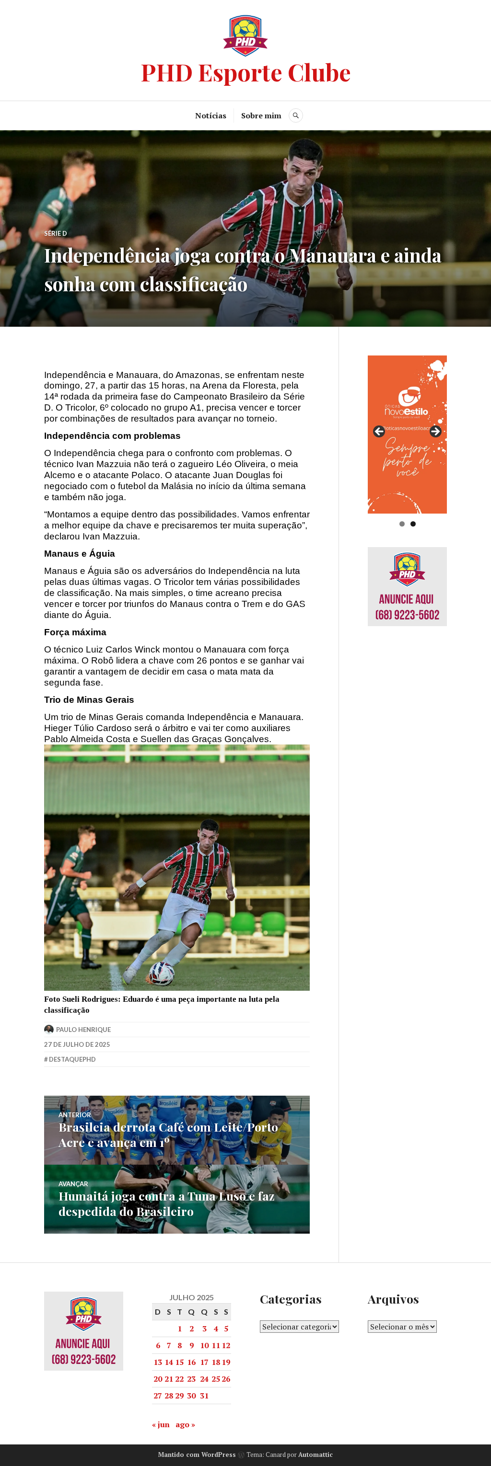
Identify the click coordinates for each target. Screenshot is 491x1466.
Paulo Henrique (83, 1029)
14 (168, 1362)
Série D (55, 233)
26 (226, 1379)
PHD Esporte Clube (245, 71)
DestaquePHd (72, 1059)
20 (157, 1379)
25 (215, 1379)
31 (204, 1395)
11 (215, 1345)
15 (179, 1362)
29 (179, 1395)
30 (191, 1395)
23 (191, 1379)
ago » (185, 1424)
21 (168, 1379)
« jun (161, 1424)
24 (204, 1379)
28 (168, 1395)
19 (226, 1362)
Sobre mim (261, 115)
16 (191, 1362)
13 (157, 1362)
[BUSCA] (296, 115)
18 (215, 1362)
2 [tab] (413, 524)
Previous (380, 432)
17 (204, 1362)
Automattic (315, 1454)
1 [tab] (402, 524)
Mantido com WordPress (197, 1454)
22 (179, 1379)
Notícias (210, 115)
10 (204, 1345)
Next (435, 432)
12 (226, 1345)
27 (157, 1395)
